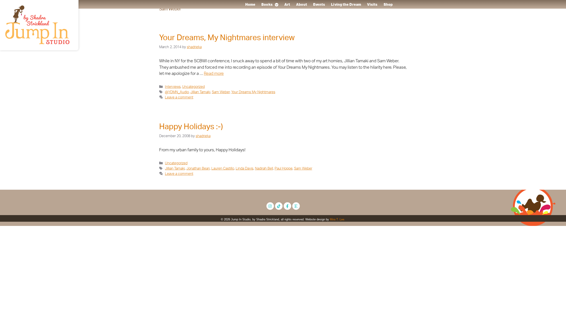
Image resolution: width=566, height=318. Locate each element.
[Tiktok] (279, 206)
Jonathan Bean (198, 168)
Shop (388, 4)
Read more (214, 74)
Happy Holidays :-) (191, 127)
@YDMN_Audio (177, 92)
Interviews (173, 87)
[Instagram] (270, 206)
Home (250, 4)
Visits (372, 4)
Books (267, 4)
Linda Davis (244, 168)
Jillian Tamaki (200, 92)
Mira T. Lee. (337, 219)
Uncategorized (193, 87)
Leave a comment (179, 97)
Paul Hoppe (284, 168)
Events (319, 4)
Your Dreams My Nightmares (253, 92)
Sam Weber (221, 92)
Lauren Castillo (222, 168)
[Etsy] (296, 206)
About (301, 4)
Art (287, 4)
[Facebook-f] (287, 206)
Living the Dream (346, 4)
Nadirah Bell (264, 168)
